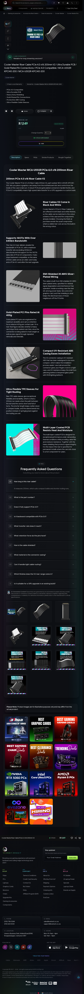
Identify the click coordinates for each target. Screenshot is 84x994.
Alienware (16, 960)
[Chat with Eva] (67, 3)
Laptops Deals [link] (68, 886)
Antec (32, 960)
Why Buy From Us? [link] (49, 879)
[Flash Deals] (16, 729)
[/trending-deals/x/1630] (66, 757)
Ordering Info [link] (47, 890)
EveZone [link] (46, 897)
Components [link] (7, 905)
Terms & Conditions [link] (29, 875)
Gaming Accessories (14, 13)
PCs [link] (4, 879)
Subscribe (72, 858)
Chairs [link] (4, 894)
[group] (41, 77)
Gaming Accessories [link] (9, 901)
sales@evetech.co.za (51, 921)
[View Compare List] (51, 111)
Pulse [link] (4, 875)
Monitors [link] (5, 890)
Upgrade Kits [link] (7, 897)
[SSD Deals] (41, 729)
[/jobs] (41, 811)
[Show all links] (57, 8)
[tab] (16, 157)
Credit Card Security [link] (30, 879)
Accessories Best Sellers (30, 13)
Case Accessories (46, 13)
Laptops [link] (5, 883)
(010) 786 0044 (9, 921)
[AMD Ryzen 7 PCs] (66, 783)
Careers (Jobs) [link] (48, 894)
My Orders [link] (26, 886)
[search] (29, 3)
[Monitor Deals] (16, 756)
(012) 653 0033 (9, 924)
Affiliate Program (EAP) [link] (31, 894)
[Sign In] (54, 3)
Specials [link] (66, 883)
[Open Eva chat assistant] (78, 977)
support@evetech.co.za (52, 924)
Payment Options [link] (49, 886)
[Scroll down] (8, 49)
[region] (16, 729)
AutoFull (76, 960)
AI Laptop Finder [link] (69, 879)
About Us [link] (46, 875)
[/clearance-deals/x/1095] (41, 757)
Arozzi (53, 960)
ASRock (61, 960)
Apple (46, 960)
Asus (69, 960)
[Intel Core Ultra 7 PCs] (41, 783)
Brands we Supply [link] (69, 890)
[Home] (4, 13)
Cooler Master (59, 13)
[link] (23, 8)
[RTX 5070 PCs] (16, 783)
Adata (8, 960)
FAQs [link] (25, 890)
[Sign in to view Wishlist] (63, 3)
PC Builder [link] (66, 875)
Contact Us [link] (27, 883)
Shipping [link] (46, 883)
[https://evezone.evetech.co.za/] (16, 811)
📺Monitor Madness (72, 8)
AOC (39, 960)
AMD (25, 960)
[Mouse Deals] (66, 729)
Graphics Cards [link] (7, 886)
